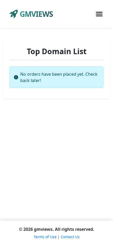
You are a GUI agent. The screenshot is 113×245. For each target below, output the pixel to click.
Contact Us (70, 236)
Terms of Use (45, 236)
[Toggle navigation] (99, 14)
